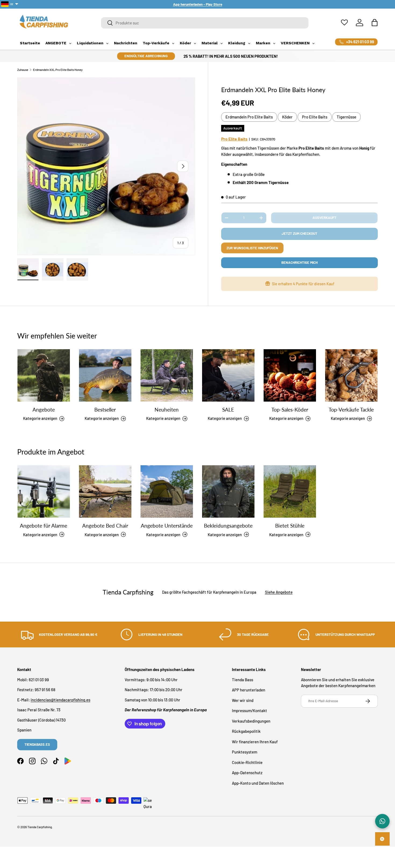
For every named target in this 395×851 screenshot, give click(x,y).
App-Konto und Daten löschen (258, 782)
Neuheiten (167, 409)
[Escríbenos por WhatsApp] (382, 821)
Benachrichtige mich (299, 262)
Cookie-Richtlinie (247, 762)
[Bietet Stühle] (290, 491)
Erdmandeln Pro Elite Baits (249, 116)
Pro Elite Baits (314, 116)
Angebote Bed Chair (105, 525)
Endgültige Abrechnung (146, 56)
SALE (228, 409)
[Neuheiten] (167, 375)
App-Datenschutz (247, 772)
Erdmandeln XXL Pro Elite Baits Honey (57, 69)
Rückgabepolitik (246, 731)
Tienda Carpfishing (39, 827)
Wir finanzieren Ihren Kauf (255, 741)
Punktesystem (244, 751)
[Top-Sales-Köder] (290, 375)
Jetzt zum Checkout (299, 233)
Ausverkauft (324, 217)
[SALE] (228, 375)
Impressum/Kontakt (249, 710)
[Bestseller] (105, 375)
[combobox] (205, 22)
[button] (374, 22)
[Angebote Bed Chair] (105, 491)
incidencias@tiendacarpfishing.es (60, 699)
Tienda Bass (242, 679)
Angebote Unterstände (167, 525)
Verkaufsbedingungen (251, 720)
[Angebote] (43, 375)
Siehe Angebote (279, 592)
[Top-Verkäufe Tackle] (351, 375)
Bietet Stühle (289, 525)
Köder (287, 116)
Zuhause (22, 69)
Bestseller (105, 409)
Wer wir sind (242, 700)
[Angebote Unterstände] (167, 491)
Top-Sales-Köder (289, 409)
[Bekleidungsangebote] (228, 491)
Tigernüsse (346, 116)
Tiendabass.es (37, 744)
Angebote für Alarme (43, 525)
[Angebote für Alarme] (43, 491)
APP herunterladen (248, 689)
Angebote (44, 409)
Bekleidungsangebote (228, 525)
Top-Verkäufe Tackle (351, 409)
